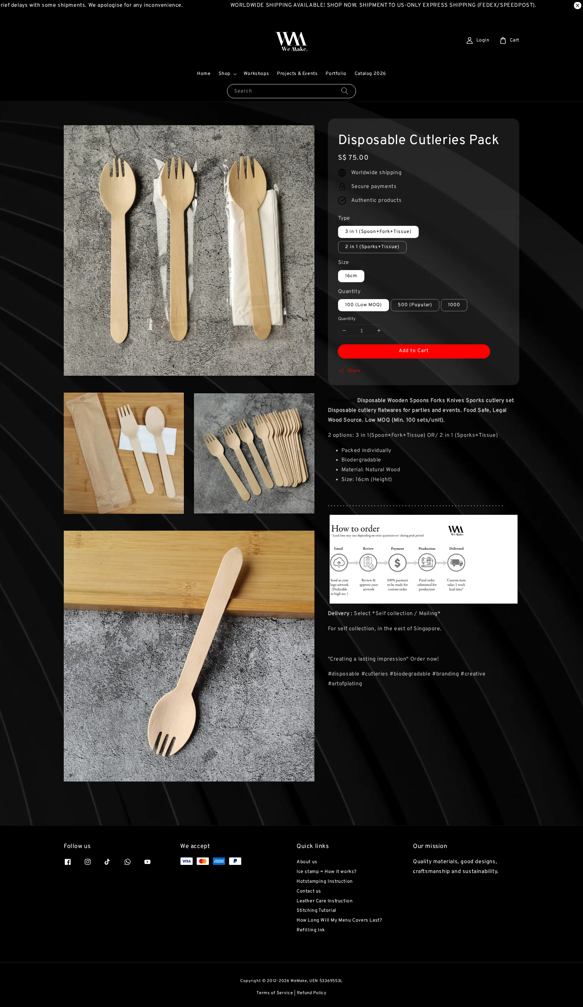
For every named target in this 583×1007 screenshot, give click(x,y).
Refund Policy (312, 993)
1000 (454, 305)
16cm (351, 276)
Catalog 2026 (370, 74)
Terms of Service (274, 993)
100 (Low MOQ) (363, 305)
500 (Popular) (415, 305)
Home (204, 74)
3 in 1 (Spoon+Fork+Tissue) (378, 232)
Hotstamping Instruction (325, 881)
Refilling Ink (311, 930)
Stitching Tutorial (316, 910)
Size (343, 262)
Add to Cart (414, 351)
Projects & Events (297, 74)
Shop (224, 74)
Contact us (309, 891)
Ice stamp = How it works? (327, 872)
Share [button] (354, 371)
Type (344, 218)
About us (307, 862)
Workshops (256, 74)
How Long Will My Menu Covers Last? (339, 920)
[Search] (345, 91)
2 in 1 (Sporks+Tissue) (372, 247)
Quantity (349, 291)
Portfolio (336, 74)
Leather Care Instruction (325, 901)
